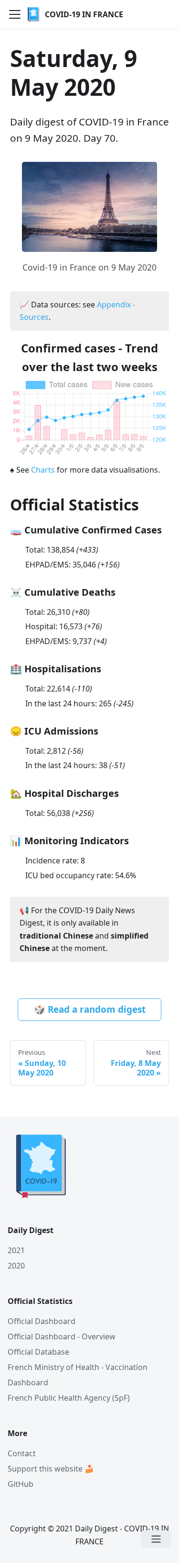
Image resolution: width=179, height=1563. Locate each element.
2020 (16, 1265)
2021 (16, 1250)
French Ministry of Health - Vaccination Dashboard (77, 1375)
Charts (43, 469)
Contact (22, 1453)
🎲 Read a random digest (90, 1009)
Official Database (38, 1352)
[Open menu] (156, 1539)
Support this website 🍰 (51, 1468)
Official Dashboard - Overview (62, 1336)
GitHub (20, 1484)
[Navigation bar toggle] (15, 14)
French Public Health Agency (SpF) (69, 1398)
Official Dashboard (41, 1321)
